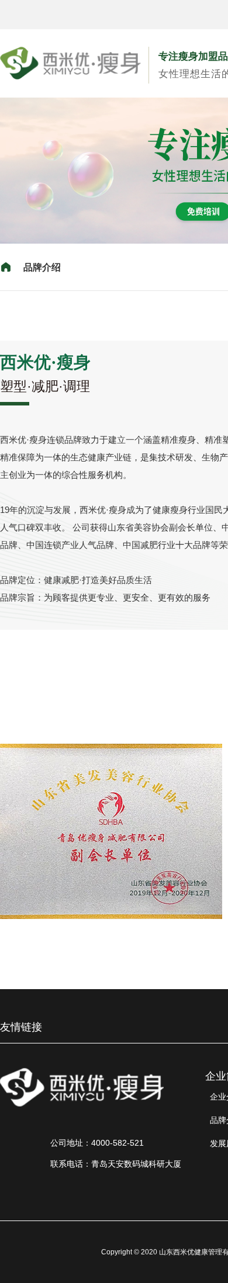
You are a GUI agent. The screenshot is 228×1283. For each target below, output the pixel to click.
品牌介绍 (42, 267)
